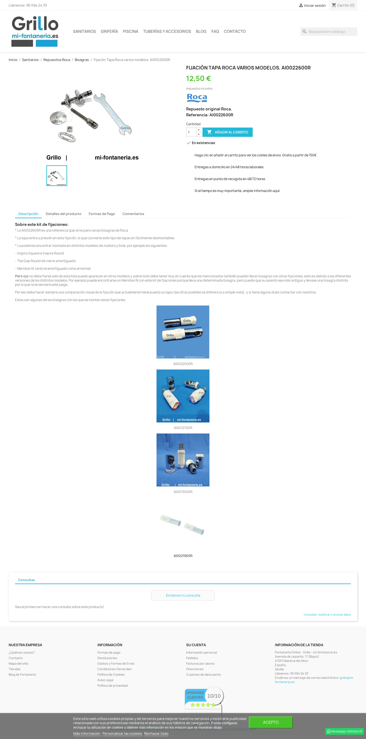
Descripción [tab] (28, 213)
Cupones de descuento (203, 674)
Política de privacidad (112, 685)
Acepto (271, 722)
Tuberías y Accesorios (167, 31)
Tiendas (14, 669)
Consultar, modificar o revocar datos (327, 615)
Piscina (130, 31)
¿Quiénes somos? (22, 652)
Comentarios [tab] (133, 213)
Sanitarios (84, 31)
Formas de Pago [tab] (102, 213)
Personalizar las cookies (123, 733)
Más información (87, 733)
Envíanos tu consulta (183, 595)
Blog (201, 31)
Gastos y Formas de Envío (115, 663)
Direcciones (195, 669)
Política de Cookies (111, 674)
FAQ (215, 31)
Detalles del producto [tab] (63, 213)
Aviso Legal (105, 680)
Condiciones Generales (114, 669)
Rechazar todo (156, 733)
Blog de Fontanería (22, 674)
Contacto (235, 31)
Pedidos (192, 658)
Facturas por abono (200, 663)
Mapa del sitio (18, 663)
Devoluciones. (107, 658)
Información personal (201, 652)
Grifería (109, 31)
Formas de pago (109, 652)
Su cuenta (196, 645)
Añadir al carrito (227, 132)
